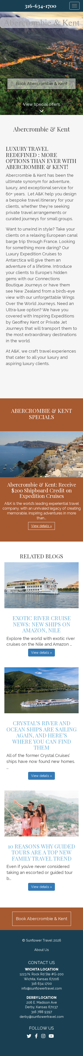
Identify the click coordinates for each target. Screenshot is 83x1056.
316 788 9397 (41, 1012)
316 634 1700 (41, 983)
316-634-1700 (40, 5)
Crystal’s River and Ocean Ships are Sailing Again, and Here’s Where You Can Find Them (41, 735)
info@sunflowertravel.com (41, 988)
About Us (41, 950)
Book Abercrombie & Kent (41, 83)
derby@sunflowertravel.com (42, 1017)
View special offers (41, 104)
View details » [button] (41, 526)
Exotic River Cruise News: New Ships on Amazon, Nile (41, 624)
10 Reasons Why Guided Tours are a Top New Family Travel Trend (41, 852)
